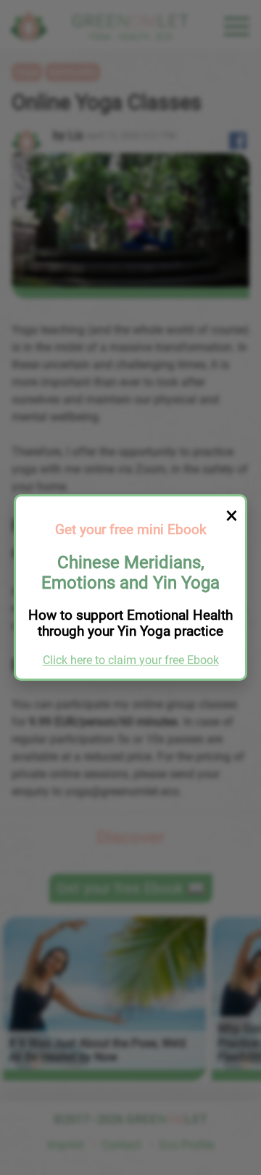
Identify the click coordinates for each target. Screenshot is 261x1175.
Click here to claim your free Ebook (131, 660)
